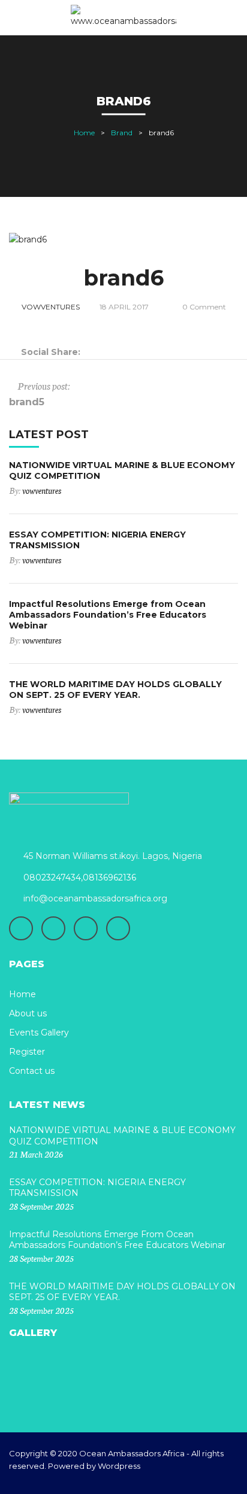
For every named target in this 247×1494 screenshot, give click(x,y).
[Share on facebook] (87, 351)
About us (28, 1013)
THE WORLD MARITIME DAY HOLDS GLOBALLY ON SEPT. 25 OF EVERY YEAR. (115, 689)
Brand (121, 132)
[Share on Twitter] (103, 351)
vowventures (51, 306)
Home (84, 132)
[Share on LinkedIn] (117, 351)
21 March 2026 (36, 1154)
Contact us (32, 1070)
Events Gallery (39, 1032)
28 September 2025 (41, 1206)
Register (27, 1051)
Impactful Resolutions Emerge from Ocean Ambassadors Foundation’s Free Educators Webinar (107, 615)
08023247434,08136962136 (79, 877)
